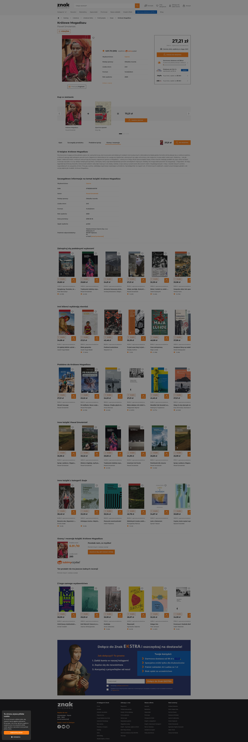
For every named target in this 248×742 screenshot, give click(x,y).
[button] (16, 737)
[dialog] (16, 725)
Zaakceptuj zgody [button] (16, 732)
